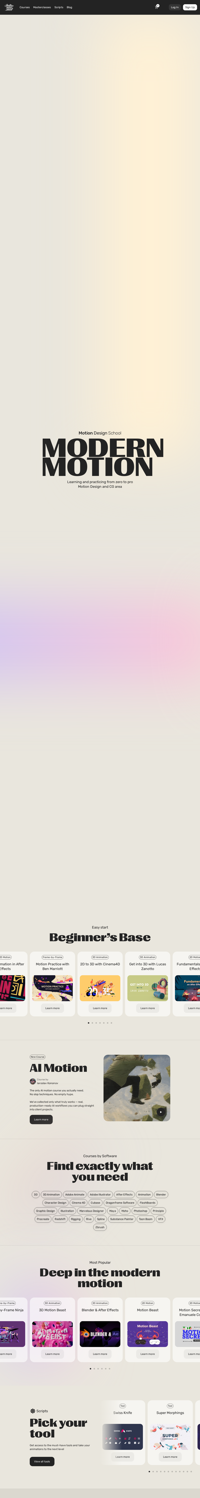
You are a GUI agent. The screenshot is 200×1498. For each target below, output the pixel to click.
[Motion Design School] (9, 7)
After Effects (124, 1194)
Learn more (100, 1008)
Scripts (58, 7)
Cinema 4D (78, 1202)
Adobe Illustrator (100, 1194)
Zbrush (99, 1227)
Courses (25, 7)
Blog (69, 7)
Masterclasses (42, 7)
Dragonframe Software (120, 1202)
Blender (161, 1194)
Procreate (43, 1219)
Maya (112, 1210)
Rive (89, 1219)
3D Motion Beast (52, 1310)
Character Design (55, 1202)
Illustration (67, 1210)
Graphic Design (45, 1210)
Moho (125, 1210)
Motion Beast (147, 1310)
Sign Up (190, 7)
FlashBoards (147, 1202)
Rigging (76, 1219)
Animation (144, 1194)
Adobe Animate (74, 1194)
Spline (101, 1219)
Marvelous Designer (92, 1210)
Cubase (95, 1202)
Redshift (60, 1219)
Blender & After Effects (100, 1310)
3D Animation (51, 1194)
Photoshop (140, 1210)
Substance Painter (121, 1219)
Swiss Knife (122, 1413)
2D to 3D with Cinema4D (100, 964)
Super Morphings (170, 1413)
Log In (175, 7)
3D (35, 1194)
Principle (158, 1210)
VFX (160, 1219)
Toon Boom (146, 1219)
